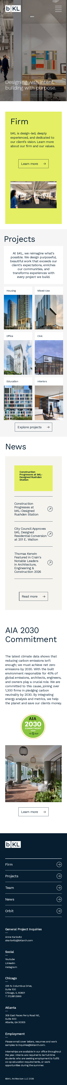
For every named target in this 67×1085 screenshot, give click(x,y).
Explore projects (29, 427)
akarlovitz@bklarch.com (19, 940)
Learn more (29, 164)
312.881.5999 (14, 996)
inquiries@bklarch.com (31, 1045)
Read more (30, 596)
